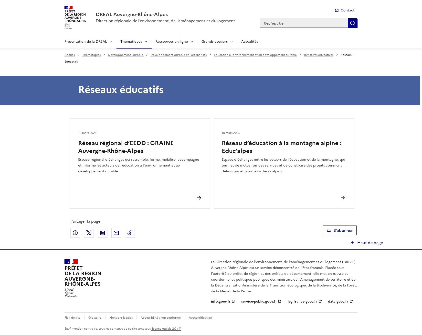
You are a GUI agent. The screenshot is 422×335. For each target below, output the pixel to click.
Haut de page (369, 243)
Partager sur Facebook (75, 233)
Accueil (69, 55)
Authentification (200, 317)
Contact (348, 10)
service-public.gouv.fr (259, 301)
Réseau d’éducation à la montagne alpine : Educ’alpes (281, 147)
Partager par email (116, 233)
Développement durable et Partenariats (178, 55)
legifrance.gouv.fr (302, 301)
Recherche (353, 23)
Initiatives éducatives (318, 55)
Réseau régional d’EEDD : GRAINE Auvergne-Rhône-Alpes (126, 147)
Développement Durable (126, 55)
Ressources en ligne (172, 41)
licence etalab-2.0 (163, 328)
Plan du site (72, 317)
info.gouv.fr (221, 301)
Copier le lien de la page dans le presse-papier (130, 233)
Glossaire (94, 317)
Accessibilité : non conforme (161, 317)
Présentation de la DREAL (85, 41)
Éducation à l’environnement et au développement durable (255, 55)
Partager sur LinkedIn (102, 233)
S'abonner (343, 230)
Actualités (249, 41)
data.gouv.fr (338, 301)
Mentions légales (121, 317)
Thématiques (131, 41)
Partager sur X (89, 233)
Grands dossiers (214, 41)
